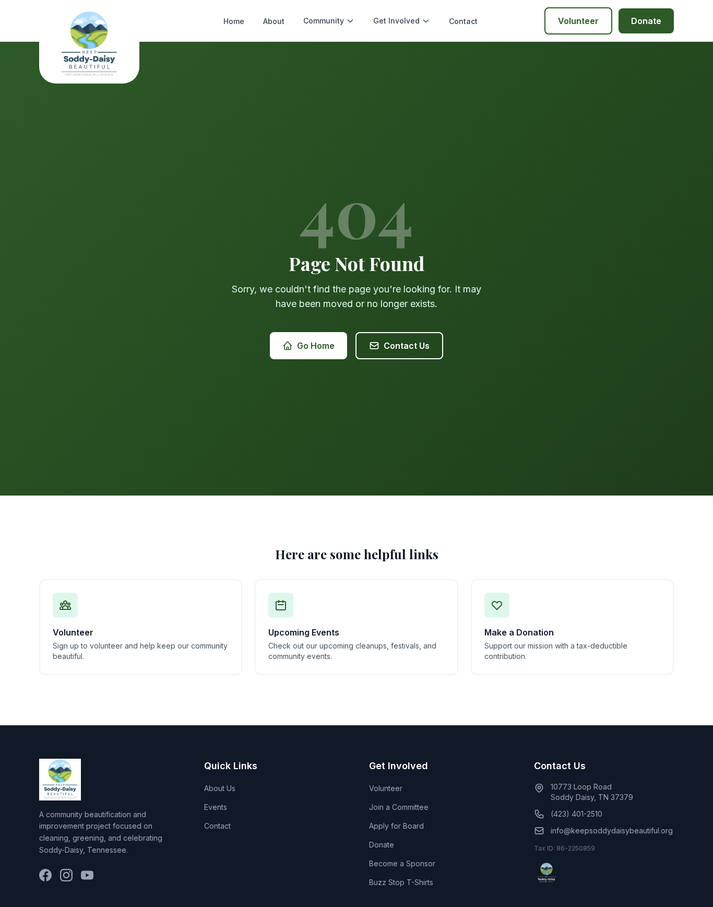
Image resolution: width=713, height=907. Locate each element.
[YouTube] (87, 875)
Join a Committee (399, 807)
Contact (463, 21)
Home (233, 21)
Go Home (316, 345)
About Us (219, 788)
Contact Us (407, 345)
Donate (646, 21)
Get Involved (396, 20)
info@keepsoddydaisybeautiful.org (612, 830)
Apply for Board (396, 825)
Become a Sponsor (402, 863)
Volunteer (578, 21)
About (273, 21)
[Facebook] (45, 875)
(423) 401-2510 (576, 813)
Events (215, 807)
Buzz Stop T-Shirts (401, 882)
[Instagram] (66, 875)
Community (323, 20)
